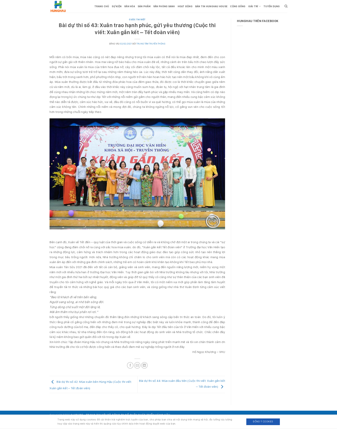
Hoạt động (185, 6)
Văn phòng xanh (164, 6)
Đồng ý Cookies (263, 421)
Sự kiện (116, 6)
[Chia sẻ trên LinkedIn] (144, 365)
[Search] (286, 6)
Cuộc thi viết (137, 19)
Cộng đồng (237, 6)
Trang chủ (101, 6)
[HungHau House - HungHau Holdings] (69, 6)
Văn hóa (129, 6)
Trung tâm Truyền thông (151, 43)
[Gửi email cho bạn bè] (137, 365)
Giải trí (253, 6)
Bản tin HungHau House (211, 6)
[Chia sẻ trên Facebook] (130, 365)
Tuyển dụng (271, 6)
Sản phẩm (144, 6)
